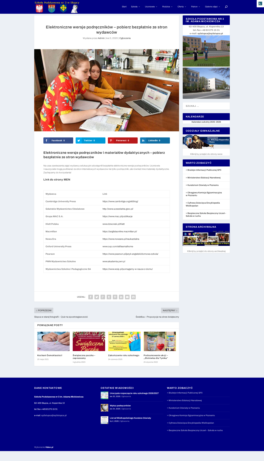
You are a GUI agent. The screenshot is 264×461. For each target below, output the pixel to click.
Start (124, 6)
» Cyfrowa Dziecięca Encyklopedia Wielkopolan (190, 423)
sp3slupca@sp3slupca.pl (210, 33)
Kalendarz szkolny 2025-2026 (206, 122)
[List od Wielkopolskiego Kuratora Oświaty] (104, 420)
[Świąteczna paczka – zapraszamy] (89, 341)
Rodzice (166, 6)
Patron (194, 6)
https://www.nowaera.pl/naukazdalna (121, 239)
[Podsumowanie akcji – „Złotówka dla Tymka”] (160, 341)
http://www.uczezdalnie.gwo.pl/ (118, 209)
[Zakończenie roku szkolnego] (124, 341)
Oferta (181, 6)
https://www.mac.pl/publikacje (117, 216)
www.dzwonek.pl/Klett (114, 224)
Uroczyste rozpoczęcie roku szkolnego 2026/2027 (134, 393)
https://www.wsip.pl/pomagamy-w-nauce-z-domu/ (128, 269)
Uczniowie (150, 6)
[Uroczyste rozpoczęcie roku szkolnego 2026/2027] (104, 395)
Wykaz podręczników (120, 406)
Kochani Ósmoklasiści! (49, 355)
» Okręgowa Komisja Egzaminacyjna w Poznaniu (191, 415)
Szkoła (134, 6)
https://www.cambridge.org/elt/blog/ (120, 201)
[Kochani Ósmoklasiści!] (53, 341)
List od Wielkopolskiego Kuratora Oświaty (130, 418)
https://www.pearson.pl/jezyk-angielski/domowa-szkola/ (130, 254)
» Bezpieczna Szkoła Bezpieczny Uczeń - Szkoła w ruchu (195, 430)
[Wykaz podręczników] (104, 408)
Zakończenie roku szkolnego (123, 355)
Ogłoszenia (125, 38)
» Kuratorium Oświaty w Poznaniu (202, 185)
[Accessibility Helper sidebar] (260, 3)
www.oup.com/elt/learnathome (118, 246)
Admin (101, 38)
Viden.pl (49, 447)
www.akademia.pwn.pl (114, 261)
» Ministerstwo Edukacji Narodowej (203, 178)
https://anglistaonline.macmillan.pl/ (120, 231)
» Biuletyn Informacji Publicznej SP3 (203, 170)
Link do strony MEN (56, 179)
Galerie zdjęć (211, 6)
